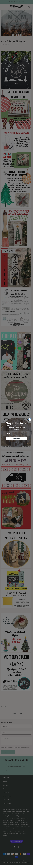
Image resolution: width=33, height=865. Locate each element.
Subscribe (16, 438)
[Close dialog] (29, 419)
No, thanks (16, 443)
